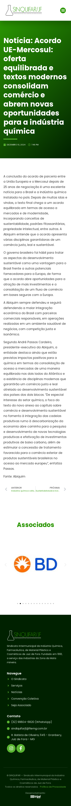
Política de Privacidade (53, 786)
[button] (63, 10)
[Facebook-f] (20, 748)
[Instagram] (11, 748)
